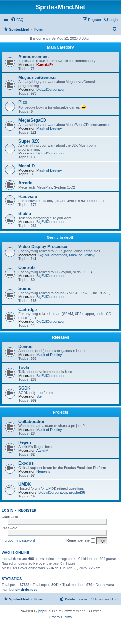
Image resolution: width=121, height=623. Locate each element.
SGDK (24, 388)
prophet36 (77, 492)
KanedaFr (44, 65)
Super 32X (28, 141)
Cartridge (27, 309)
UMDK (24, 484)
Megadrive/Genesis (37, 77)
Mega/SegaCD (32, 120)
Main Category (60, 47)
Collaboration (31, 421)
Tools (23, 367)
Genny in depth (60, 237)
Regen (24, 442)
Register (27, 510)
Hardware (27, 196)
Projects (60, 412)
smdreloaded (26, 589)
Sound (25, 288)
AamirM (42, 450)
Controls (26, 267)
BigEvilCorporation (50, 89)
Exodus (26, 463)
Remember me (78, 540)
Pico (22, 102)
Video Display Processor (43, 246)
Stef (39, 396)
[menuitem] (17, 19)
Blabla (24, 213)
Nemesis (43, 471)
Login (7, 510)
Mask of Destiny (49, 128)
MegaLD (26, 165)
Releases (60, 337)
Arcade (25, 183)
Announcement (33, 56)
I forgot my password (18, 540)
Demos (25, 346)
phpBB (43, 611)
